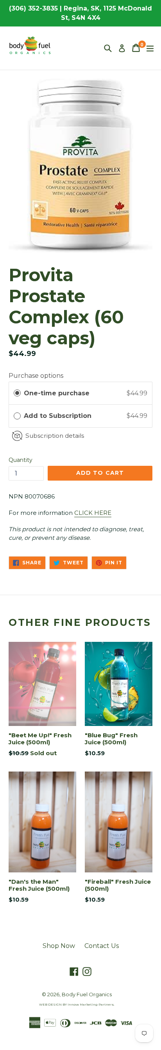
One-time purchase (56, 393)
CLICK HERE (92, 512)
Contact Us (101, 946)
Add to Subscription (58, 415)
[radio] (17, 393)
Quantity (20, 459)
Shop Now (59, 946)
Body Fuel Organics (87, 994)
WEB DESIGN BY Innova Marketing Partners (76, 1004)
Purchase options (36, 375)
